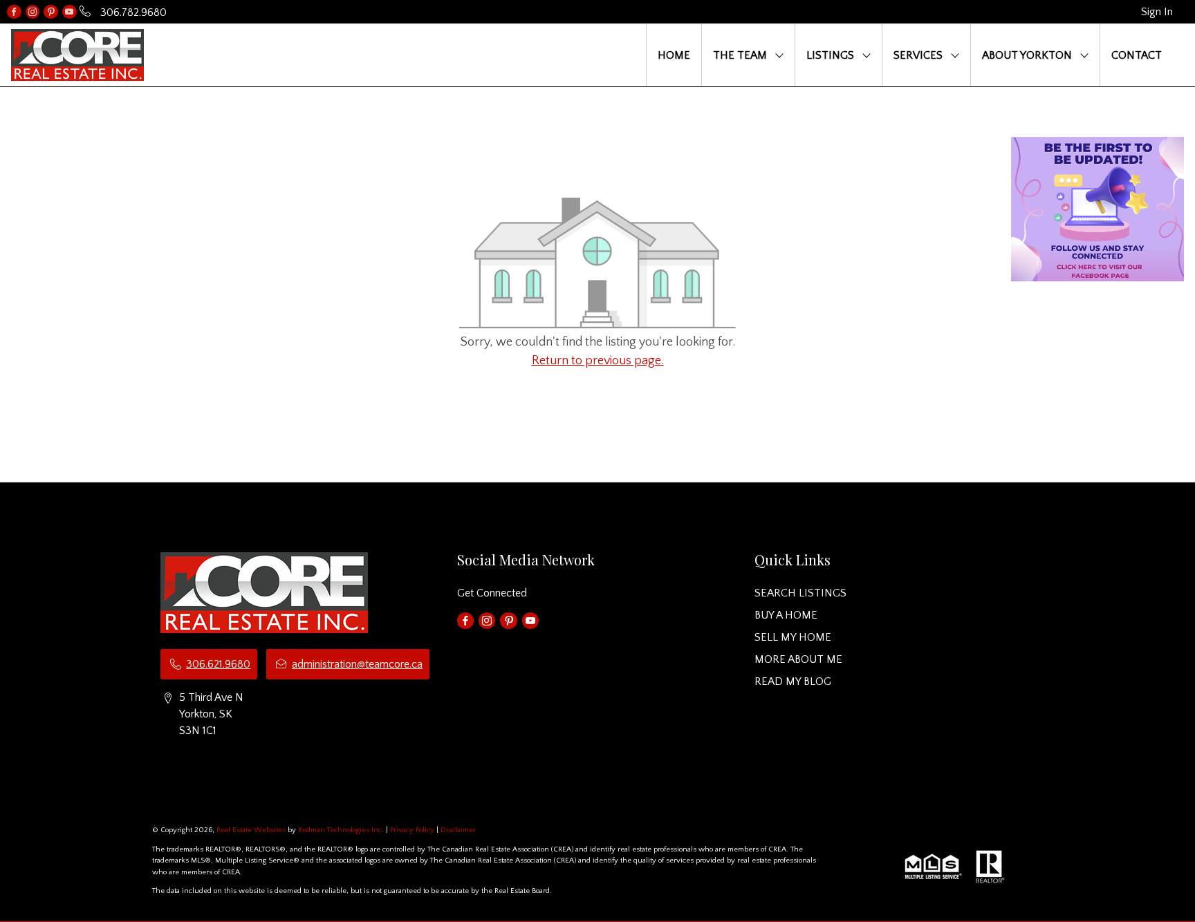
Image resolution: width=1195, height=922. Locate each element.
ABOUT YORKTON (1027, 55)
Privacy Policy (412, 830)
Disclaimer (458, 830)
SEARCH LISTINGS (800, 593)
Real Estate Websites (252, 830)
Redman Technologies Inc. (342, 830)
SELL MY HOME (792, 637)
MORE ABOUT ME (798, 659)
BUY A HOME (785, 615)
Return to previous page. (598, 361)
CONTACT (1136, 55)
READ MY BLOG (792, 681)
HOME (674, 55)
